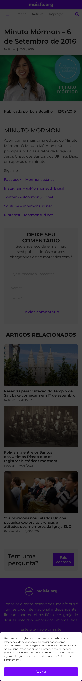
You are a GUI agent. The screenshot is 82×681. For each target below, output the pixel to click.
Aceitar (41, 671)
